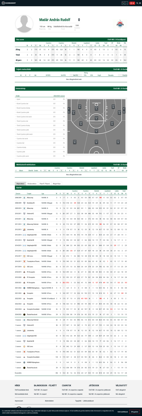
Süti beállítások (123, 412)
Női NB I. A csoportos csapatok (72, 394)
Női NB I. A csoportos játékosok (99, 394)
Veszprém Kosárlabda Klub (35, 309)
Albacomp (30, 197)
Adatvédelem (49, 401)
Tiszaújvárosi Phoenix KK (34, 261)
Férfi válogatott (121, 390)
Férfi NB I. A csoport (40, 390)
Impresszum (19, 401)
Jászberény (30, 229)
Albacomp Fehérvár (32, 224)
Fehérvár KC (30, 213)
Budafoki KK (30, 240)
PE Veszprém (31, 272)
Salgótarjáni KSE (32, 235)
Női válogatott (120, 394)
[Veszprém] (120, 24)
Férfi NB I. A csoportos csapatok (73, 390)
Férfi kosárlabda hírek (22, 390)
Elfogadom (134, 412)
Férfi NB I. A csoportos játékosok (100, 390)
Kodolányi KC (31, 203)
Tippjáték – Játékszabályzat (84, 401)
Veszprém (30, 293)
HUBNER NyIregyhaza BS (34, 288)
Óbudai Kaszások (32, 314)
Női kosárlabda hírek (21, 394)
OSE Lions (30, 256)
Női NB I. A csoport (40, 394)
